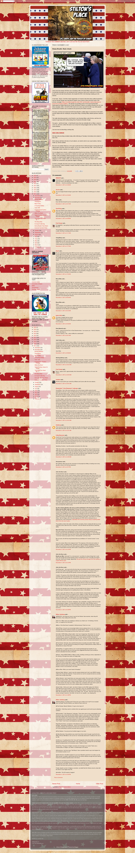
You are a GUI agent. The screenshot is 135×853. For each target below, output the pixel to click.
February (37, 247)
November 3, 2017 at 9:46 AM (63, 323)
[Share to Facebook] (80, 171)
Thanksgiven (38, 201)
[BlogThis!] (77, 171)
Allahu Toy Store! (39, 213)
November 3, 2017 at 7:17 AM (63, 233)
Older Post (99, 783)
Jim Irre (58, 189)
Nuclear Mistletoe (39, 199)
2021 (35, 185)
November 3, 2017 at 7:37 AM (63, 246)
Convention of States (37, 283)
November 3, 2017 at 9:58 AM (63, 353)
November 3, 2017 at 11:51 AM (63, 430)
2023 (35, 181)
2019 (35, 189)
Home (78, 783)
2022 (35, 183)
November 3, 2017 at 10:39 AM (63, 374)
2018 (35, 191)
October (37, 230)
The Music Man (38, 221)
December (37, 195)
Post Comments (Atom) (65, 787)
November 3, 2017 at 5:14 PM (63, 549)
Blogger (76, 847)
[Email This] (76, 171)
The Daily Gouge (36, 289)
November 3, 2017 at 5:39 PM (63, 609)
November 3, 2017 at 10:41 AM (63, 383)
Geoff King (59, 208)
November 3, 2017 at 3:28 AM (63, 185)
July (36, 236)
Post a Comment (58, 777)
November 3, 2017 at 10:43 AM (63, 420)
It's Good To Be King (40, 223)
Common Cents (36, 282)
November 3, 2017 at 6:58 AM (63, 218)
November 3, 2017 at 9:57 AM (63, 335)
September (38, 232)
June (36, 238)
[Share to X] (79, 171)
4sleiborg (58, 425)
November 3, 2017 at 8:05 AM (63, 297)
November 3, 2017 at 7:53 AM (63, 274)
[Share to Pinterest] (82, 171)
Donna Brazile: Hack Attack (41, 225)
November (37, 197)
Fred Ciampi (59, 223)
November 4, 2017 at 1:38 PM (63, 695)
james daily (59, 315)
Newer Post (56, 783)
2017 (35, 194)
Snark (57, 251)
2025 (35, 177)
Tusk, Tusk (37, 207)
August (37, 234)
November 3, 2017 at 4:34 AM (63, 195)
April (36, 242)
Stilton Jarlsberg (60, 614)
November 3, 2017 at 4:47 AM (63, 203)
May (36, 240)
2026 (35, 175)
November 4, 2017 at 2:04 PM (63, 774)
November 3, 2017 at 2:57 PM (63, 467)
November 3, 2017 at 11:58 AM (63, 457)
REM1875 (58, 178)
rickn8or (58, 379)
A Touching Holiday (39, 205)
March (36, 244)
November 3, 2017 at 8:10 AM (63, 310)
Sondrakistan (35, 287)
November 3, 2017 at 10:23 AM (63, 364)
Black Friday (38, 203)
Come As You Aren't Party (41, 228)
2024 (35, 179)
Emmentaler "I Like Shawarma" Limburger (67, 388)
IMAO (33, 285)
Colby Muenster (60, 435)
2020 (35, 187)
